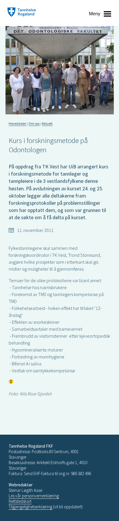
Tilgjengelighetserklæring (30, 506)
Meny (94, 13)
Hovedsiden (17, 123)
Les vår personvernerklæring (34, 495)
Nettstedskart (20, 501)
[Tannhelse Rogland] (21, 12)
